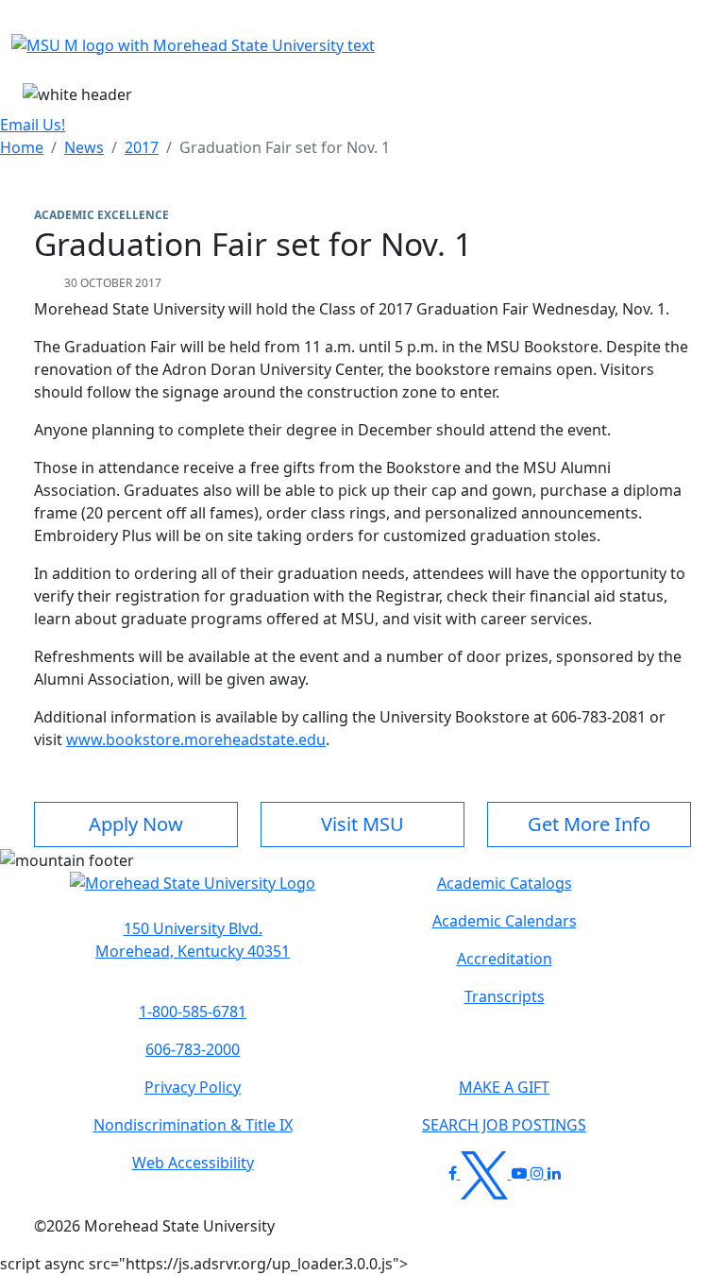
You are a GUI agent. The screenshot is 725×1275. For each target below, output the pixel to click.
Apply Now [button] (136, 824)
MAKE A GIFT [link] (504, 1087)
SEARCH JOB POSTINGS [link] (504, 1124)
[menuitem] (21, 147)
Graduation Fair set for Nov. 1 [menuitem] (284, 147)
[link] (192, 939)
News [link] (84, 147)
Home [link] (21, 147)
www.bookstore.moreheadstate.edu (196, 739)
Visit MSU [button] (362, 824)
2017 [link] (142, 147)
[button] (192, 892)
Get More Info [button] (589, 824)
